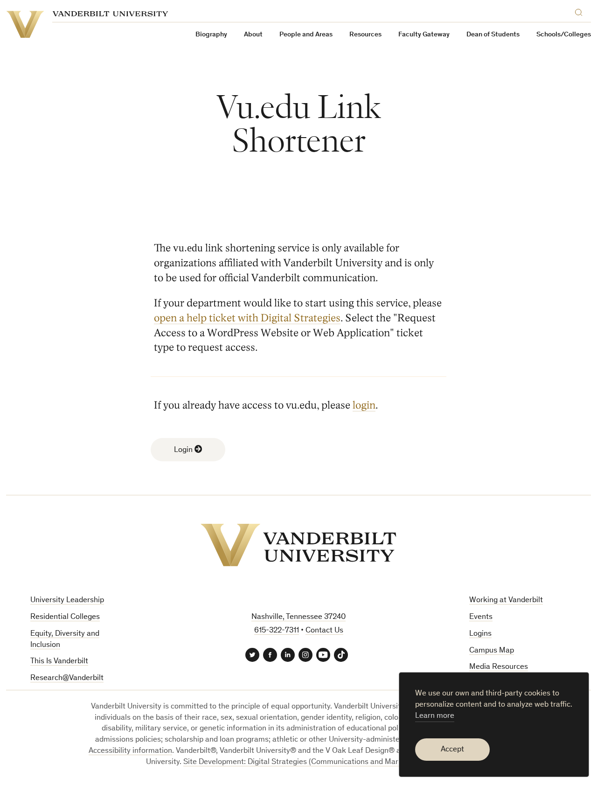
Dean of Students (493, 34)
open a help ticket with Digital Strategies (247, 318)
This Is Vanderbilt (59, 662)
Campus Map (491, 651)
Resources (365, 34)
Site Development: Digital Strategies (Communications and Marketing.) (303, 762)
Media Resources (498, 667)
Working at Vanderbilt (506, 600)
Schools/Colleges (563, 34)
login (364, 405)
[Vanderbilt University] (298, 545)
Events (481, 617)
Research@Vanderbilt (67, 678)
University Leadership (67, 600)
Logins (480, 634)
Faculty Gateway (424, 34)
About (253, 34)
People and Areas (306, 34)
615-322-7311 (276, 631)
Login (184, 450)
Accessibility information (130, 751)
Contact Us (324, 631)
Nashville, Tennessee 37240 (298, 617)
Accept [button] (452, 750)
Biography (211, 34)
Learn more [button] (434, 716)
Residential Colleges (65, 617)
